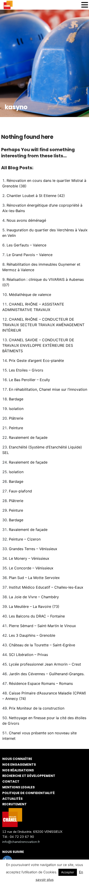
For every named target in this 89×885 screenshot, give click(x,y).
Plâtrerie (16, 418)
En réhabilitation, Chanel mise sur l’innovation (48, 389)
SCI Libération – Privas (28, 654)
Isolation (16, 408)
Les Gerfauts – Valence (26, 245)
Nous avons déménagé (26, 220)
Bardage (16, 399)
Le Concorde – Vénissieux (31, 568)
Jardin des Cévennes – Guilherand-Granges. (46, 674)
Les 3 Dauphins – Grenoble (32, 635)
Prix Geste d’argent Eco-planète (36, 360)
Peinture (16, 428)
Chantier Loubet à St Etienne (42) (36, 195)
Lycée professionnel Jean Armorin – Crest (45, 664)
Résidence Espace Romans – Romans (41, 683)
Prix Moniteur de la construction (36, 708)
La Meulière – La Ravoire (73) (34, 606)
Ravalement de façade (28, 437)
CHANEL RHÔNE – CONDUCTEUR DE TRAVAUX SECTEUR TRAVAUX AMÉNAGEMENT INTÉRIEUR (43, 325)
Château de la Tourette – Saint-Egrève (42, 645)
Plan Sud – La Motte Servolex (34, 577)
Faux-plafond (20, 491)
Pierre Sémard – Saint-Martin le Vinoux (42, 625)
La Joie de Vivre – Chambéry (34, 597)
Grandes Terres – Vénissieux (33, 548)
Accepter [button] (67, 872)
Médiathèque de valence (30, 294)
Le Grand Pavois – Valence (29, 254)
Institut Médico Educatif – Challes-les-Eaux (46, 587)
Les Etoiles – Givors (26, 370)
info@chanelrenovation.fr (21, 841)
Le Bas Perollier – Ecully (29, 379)
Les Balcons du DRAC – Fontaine (37, 616)
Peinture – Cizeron (25, 539)
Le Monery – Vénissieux (29, 558)
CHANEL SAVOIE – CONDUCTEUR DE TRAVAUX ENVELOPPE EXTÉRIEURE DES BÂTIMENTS (38, 345)
